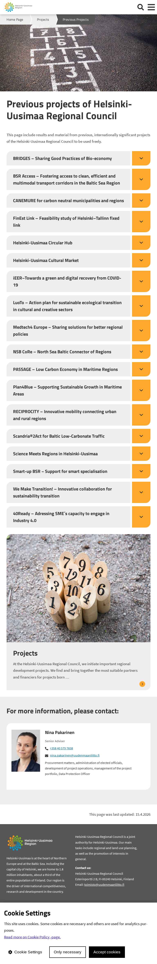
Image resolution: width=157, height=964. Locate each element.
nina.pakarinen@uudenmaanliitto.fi (75, 755)
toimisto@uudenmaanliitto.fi (104, 884)
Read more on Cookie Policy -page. (32, 937)
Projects (25, 653)
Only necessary (67, 952)
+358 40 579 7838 (61, 748)
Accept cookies (106, 952)
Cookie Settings (28, 952)
